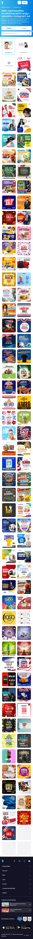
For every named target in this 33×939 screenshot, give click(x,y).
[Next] (31, 46)
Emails (24, 28)
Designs (9, 28)
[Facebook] (14, 861)
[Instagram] (19, 861)
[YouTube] (29, 861)
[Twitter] (24, 861)
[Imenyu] (30, 2)
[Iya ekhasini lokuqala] (2, 2)
